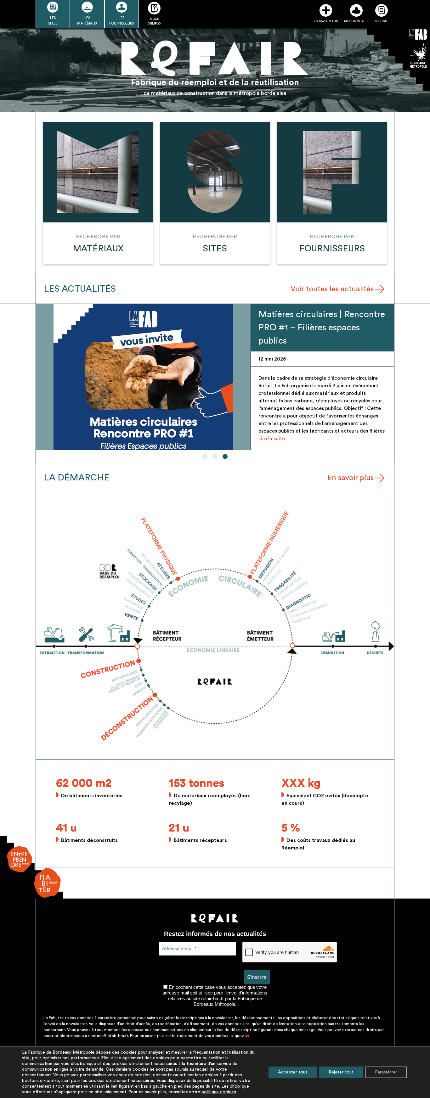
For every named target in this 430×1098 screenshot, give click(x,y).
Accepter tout (292, 1072)
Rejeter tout (341, 1072)
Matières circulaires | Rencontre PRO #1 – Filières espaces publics (321, 327)
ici (247, 1036)
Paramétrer (386, 1072)
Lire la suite (271, 438)
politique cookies (218, 1092)
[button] (204, 456)
